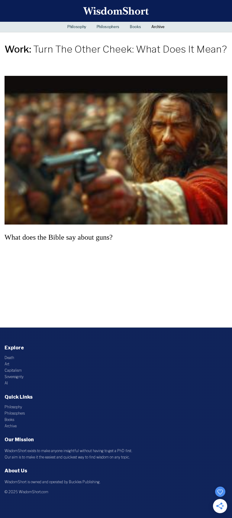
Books (135, 26)
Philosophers (108, 26)
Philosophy (76, 26)
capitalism (13, 370)
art (7, 364)
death (9, 357)
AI (6, 383)
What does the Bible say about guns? (59, 237)
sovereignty (14, 376)
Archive (158, 26)
